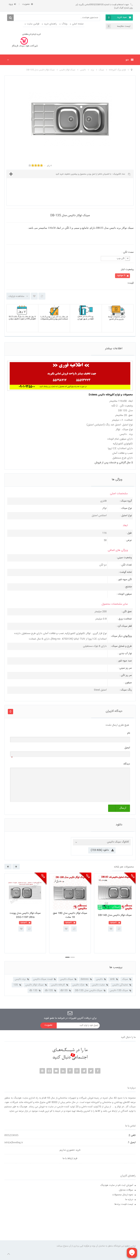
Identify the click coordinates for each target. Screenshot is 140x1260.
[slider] (35, 165)
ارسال (122, 807)
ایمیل (127, 748)
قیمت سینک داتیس (42, 979)
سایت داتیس (98, 985)
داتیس (99, 979)
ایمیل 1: (131, 1142)
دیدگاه (127, 764)
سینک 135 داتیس (119, 990)
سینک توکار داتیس (34, 985)
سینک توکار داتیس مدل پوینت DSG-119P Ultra (25, 915)
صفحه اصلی (78, 24)
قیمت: (130, 283)
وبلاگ (64, 24)
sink (112, 979)
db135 (64, 990)
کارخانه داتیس (58, 985)
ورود (11, 4)
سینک (125, 979)
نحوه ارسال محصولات (122, 1195)
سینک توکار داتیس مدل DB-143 (115, 915)
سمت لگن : (127, 252)
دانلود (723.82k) (100, 850)
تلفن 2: (132, 1135)
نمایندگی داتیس (120, 985)
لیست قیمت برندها (123, 1204)
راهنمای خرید (50, 24)
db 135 (33, 990)
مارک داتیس (78, 985)
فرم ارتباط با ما (70, 1158)
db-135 (49, 990)
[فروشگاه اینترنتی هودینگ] (24, 41)
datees (85, 979)
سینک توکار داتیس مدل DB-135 (40, 70)
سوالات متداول (126, 1190)
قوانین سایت (33, 24)
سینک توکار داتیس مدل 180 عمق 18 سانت (70, 915)
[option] (25, 913)
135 (15, 985)
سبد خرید (117, 17)
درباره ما (129, 1199)
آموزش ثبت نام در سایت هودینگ (116, 1185)
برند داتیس (20, 979)
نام (128, 733)
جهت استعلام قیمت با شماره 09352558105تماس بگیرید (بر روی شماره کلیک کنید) (104, 6)
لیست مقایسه (119, 26)
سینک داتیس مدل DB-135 (88, 990)
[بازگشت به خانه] (132, 70)
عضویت (26, 4)
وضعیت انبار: (127, 270)
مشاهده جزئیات (16, 296)
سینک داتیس (66, 979)
